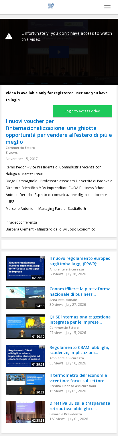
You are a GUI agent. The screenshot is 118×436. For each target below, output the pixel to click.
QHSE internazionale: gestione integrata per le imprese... (80, 319)
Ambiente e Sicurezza (67, 269)
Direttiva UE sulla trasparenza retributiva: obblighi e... (80, 405)
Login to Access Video (82, 111)
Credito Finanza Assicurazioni (73, 386)
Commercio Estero (20, 147)
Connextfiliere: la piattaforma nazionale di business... (80, 291)
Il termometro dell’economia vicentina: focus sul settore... (79, 377)
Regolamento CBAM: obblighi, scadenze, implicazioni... (79, 350)
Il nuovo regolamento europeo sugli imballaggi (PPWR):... (80, 261)
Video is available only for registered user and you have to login (57, 96)
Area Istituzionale (63, 299)
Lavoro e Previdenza (66, 414)
